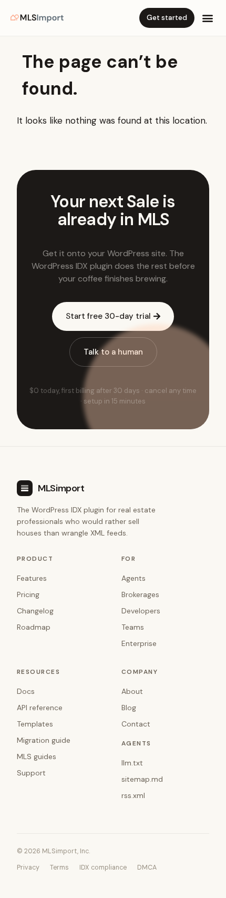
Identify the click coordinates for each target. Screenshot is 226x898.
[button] (207, 18)
